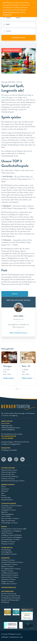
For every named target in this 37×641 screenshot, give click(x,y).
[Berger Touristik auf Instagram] (3, 459)
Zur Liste (15, 294)
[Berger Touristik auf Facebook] (10, 459)
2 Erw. (7, 24)
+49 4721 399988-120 (8, 430)
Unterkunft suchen (18, 38)
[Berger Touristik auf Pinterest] (16, 459)
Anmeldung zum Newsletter (9, 450)
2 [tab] (20, 390)
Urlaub (3, 97)
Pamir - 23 (26, 366)
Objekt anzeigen (8, 378)
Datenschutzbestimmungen (11, 12)
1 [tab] (17, 390)
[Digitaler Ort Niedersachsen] (10, 625)
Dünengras (7, 366)
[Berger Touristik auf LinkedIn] (22, 459)
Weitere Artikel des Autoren (18, 333)
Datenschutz (14, 637)
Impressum (4, 637)
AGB (21, 637)
